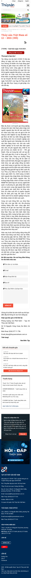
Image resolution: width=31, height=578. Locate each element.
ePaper (14, 1)
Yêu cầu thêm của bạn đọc (13, 289)
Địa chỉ (6, 282)
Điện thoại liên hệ (10, 276)
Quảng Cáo (4, 556)
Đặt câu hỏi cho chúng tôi (15, 370)
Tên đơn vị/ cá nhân (11, 264)
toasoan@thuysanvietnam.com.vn (14, 494)
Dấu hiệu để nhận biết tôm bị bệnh (13, 353)
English (27, 1)
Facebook (4, 560)
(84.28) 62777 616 (13, 496)
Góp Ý (3, 558)
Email (6, 270)
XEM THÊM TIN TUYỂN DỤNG (10, 406)
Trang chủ (3, 29)
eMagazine (20, 1)
